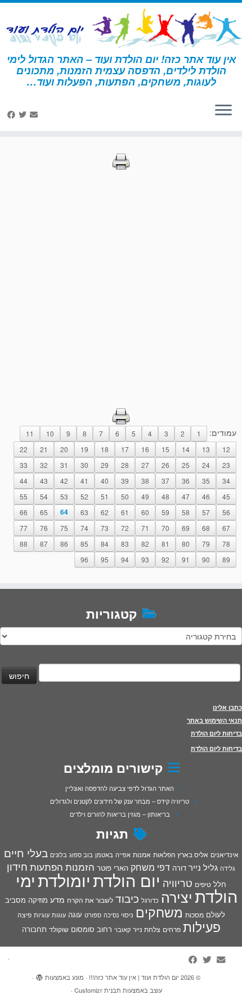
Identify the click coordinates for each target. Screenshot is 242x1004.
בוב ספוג (81, 854)
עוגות (59, 914)
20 (64, 449)
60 (145, 512)
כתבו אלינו (227, 707)
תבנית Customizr (97, 989)
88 (24, 543)
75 (64, 528)
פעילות (202, 926)
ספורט (92, 914)
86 (64, 543)
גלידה (227, 868)
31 (64, 465)
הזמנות (80, 867)
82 (145, 543)
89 (226, 559)
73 (105, 528)
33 (24, 465)
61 (125, 512)
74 (84, 528)
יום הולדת (126, 880)
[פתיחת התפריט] (223, 110)
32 (44, 465)
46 (206, 496)
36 (186, 480)
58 (186, 512)
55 (24, 496)
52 (84, 496)
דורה (179, 867)
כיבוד (127, 898)
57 (206, 512)
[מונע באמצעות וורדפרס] (39, 975)
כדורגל (150, 900)
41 (84, 480)
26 (165, 465)
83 (125, 543)
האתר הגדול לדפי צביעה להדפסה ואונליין (119, 788)
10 (50, 433)
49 (145, 496)
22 (24, 449)
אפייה (123, 854)
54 (44, 496)
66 (24, 512)
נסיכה (111, 914)
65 (44, 512)
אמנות (142, 854)
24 (206, 465)
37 (165, 480)
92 (165, 559)
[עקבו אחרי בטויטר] (24, 114)
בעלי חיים (26, 852)
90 (206, 559)
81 (165, 543)
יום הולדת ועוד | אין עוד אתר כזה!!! (134, 977)
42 (64, 480)
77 (24, 528)
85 (84, 543)
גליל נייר (203, 867)
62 (105, 512)
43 (44, 480)
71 (145, 528)
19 (84, 449)
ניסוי (127, 914)
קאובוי (122, 929)
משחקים (159, 912)
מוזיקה (38, 899)
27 (145, 465)
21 (44, 449)
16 (145, 449)
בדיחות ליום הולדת (216, 733)
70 (165, 528)
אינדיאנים (224, 854)
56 (226, 512)
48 (165, 496)
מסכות (194, 915)
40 (105, 480)
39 (125, 480)
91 (186, 559)
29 (105, 465)
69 (186, 528)
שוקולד (59, 929)
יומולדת (64, 880)
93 (145, 559)
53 (64, 496)
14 (186, 449)
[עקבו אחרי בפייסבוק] (13, 114)
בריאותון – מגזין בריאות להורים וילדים (120, 813)
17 (125, 449)
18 (105, 449)
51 (105, 496)
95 (105, 559)
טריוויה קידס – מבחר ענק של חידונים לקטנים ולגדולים (119, 800)
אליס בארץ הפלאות (180, 854)
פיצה (24, 914)
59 (165, 512)
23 (226, 465)
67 (226, 528)
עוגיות (42, 914)
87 (44, 543)
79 (206, 543)
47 (186, 496)
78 (226, 543)
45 (226, 496)
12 (226, 449)
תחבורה (34, 929)
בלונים (58, 854)
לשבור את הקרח (90, 899)
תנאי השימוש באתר (214, 720)
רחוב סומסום (91, 929)
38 (145, 480)
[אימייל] (35, 114)
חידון (17, 866)
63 (84, 512)
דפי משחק (150, 867)
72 (125, 528)
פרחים (172, 929)
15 (165, 449)
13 (206, 449)
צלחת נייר (146, 929)
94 (125, 559)
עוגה (75, 914)
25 (186, 465)
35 (206, 480)
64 (64, 512)
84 (105, 543)
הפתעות (46, 866)
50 (125, 496)
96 (84, 559)
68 (206, 528)
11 (30, 433)
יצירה (176, 896)
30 (84, 465)
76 (44, 528)
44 (24, 480)
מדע (57, 899)
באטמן (104, 854)
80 (186, 543)
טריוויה (177, 882)
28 (125, 465)
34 (226, 480)
